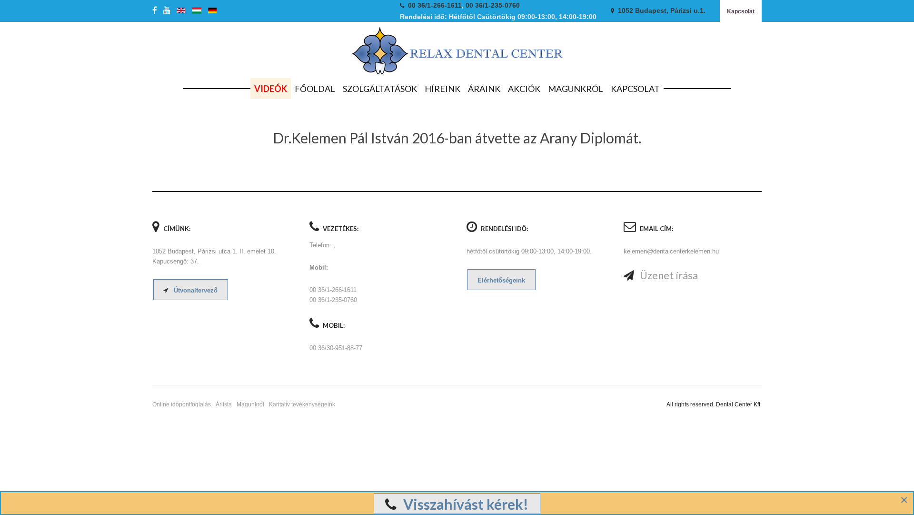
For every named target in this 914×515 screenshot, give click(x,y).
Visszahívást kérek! (464, 504)
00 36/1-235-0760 (493, 5)
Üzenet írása (668, 275)
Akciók (524, 88)
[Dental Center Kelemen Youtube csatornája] (168, 10)
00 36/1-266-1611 (435, 5)
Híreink (442, 88)
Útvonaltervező (195, 290)
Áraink (484, 88)
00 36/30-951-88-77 (335, 348)
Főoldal (315, 88)
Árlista (224, 404)
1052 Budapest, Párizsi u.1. (661, 10)
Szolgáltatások (380, 88)
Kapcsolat (741, 11)
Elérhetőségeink (501, 280)
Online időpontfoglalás (181, 404)
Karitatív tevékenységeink (302, 404)
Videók (270, 88)
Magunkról (575, 88)
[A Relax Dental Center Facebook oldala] (156, 10)
